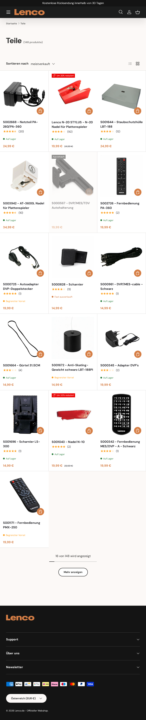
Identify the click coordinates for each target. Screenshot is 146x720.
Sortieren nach (17, 64)
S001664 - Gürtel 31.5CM (21, 365)
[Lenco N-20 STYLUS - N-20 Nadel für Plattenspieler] (73, 95)
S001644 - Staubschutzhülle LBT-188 (121, 124)
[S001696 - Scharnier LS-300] (24, 414)
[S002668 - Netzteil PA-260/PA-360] (24, 95)
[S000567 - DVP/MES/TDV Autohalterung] (73, 176)
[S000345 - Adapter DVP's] (121, 338)
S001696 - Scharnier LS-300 (21, 444)
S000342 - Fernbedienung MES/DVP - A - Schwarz (120, 444)
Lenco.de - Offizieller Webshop (31, 710)
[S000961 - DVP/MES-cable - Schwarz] (121, 257)
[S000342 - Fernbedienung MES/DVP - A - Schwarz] (121, 414)
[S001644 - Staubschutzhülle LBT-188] (121, 95)
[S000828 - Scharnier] (73, 257)
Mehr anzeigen (73, 572)
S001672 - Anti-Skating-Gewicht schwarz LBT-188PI (72, 367)
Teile (23, 23)
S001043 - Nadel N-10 (68, 442)
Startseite (11, 23)
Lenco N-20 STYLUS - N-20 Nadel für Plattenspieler (72, 124)
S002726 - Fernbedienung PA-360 (120, 205)
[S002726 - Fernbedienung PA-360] (121, 176)
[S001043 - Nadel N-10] (73, 414)
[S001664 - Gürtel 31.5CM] (24, 338)
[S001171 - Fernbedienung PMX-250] (24, 495)
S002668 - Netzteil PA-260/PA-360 (20, 124)
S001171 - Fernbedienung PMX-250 (21, 525)
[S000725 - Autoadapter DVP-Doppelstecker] (24, 257)
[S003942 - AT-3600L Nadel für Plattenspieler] (24, 176)
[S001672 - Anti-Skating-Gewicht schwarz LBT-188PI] (73, 338)
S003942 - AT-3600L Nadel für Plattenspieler (23, 205)
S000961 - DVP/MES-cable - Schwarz (121, 286)
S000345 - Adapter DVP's (119, 365)
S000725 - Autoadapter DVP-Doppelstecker (21, 286)
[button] (137, 12)
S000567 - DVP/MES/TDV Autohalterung (71, 205)
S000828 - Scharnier (67, 284)
